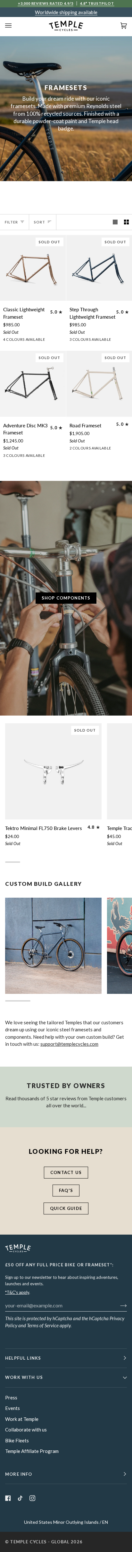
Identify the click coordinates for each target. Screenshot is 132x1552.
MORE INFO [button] (18, 1474)
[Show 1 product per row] (115, 222)
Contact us (66, 1172)
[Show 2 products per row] (126, 222)
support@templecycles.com (69, 1044)
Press (11, 1397)
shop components (66, 597)
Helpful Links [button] (23, 1358)
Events (12, 1408)
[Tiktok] (20, 1498)
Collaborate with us (26, 1429)
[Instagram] (32, 1498)
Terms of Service (43, 1325)
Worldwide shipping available (66, 12)
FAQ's (66, 1190)
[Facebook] (8, 1498)
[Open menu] (14, 26)
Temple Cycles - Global (40, 1541)
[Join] (118, 1305)
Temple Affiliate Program (32, 1451)
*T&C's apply (17, 1292)
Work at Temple (21, 1419)
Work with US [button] (24, 1377)
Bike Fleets (17, 1440)
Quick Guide (66, 1208)
